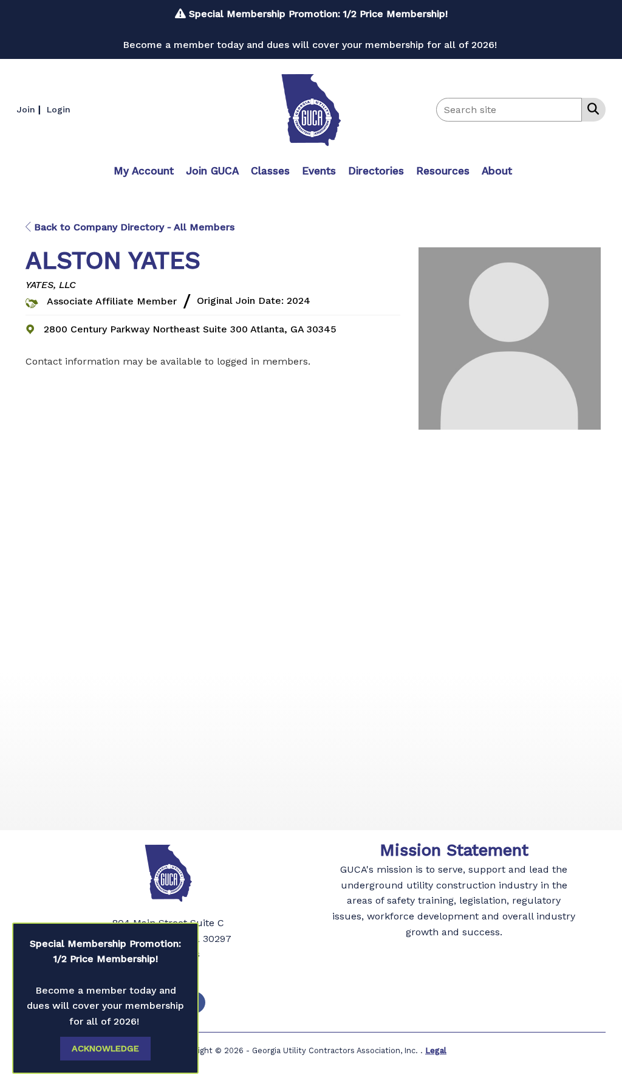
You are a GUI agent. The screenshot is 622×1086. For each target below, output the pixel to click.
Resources (443, 171)
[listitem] (30, 109)
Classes (270, 171)
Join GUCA (212, 171)
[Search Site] (591, 109)
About (497, 171)
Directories (376, 171)
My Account (144, 171)
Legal (435, 1050)
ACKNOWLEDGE (105, 1048)
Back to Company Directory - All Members (132, 227)
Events (319, 171)
